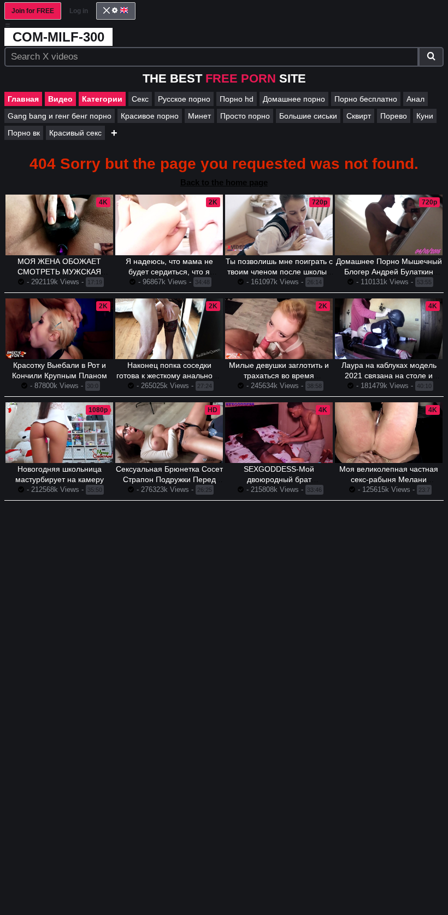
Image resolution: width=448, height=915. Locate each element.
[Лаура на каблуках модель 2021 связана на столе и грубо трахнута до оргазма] (389, 328)
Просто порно (245, 116)
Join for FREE (32, 11)
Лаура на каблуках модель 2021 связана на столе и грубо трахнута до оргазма (389, 375)
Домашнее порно (294, 99)
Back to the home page (224, 182)
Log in (78, 11)
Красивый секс (75, 132)
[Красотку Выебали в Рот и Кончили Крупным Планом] (59, 328)
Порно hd (237, 99)
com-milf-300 (58, 37)
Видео (60, 99)
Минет (199, 116)
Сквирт (358, 116)
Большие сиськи (308, 116)
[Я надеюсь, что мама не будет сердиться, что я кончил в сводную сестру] (169, 225)
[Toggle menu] (7, 25)
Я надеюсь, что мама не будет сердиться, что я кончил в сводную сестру (169, 271)
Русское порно (184, 99)
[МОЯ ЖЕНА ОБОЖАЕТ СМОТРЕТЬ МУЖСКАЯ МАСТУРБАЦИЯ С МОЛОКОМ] (59, 225)
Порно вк (24, 132)
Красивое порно (150, 116)
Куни (424, 116)
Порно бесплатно (365, 99)
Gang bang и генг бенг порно (59, 116)
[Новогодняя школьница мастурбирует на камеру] (59, 432)
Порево (393, 116)
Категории (102, 99)
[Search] (431, 57)
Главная (23, 99)
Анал (415, 99)
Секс (140, 99)
